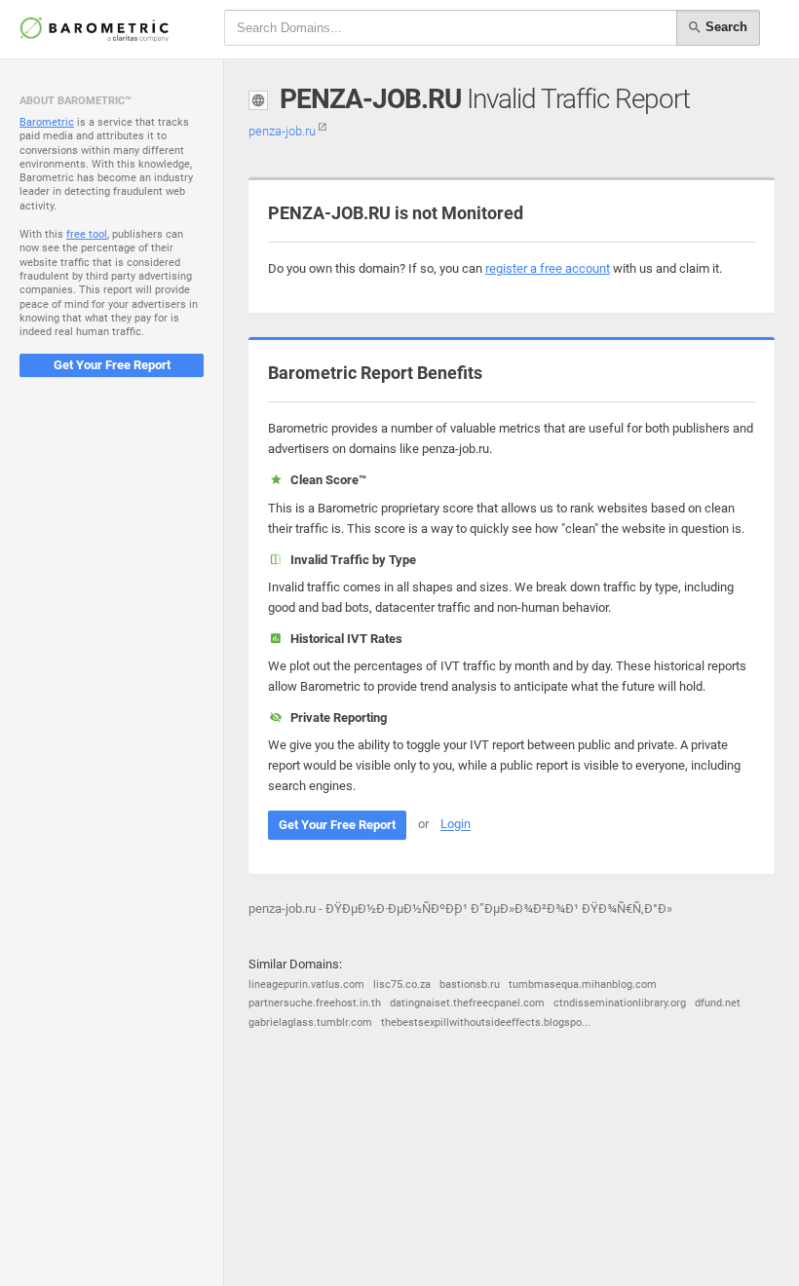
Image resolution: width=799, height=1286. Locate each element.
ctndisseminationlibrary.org (619, 1003)
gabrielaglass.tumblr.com (310, 1022)
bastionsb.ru (469, 984)
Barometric (46, 122)
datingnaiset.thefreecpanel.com (467, 1003)
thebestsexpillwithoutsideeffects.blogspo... (485, 1022)
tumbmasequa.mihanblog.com (583, 984)
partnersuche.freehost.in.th (314, 1003)
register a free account (547, 268)
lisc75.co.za (402, 984)
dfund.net (718, 1003)
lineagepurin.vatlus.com (306, 984)
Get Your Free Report (112, 365)
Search (724, 26)
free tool (86, 234)
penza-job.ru (283, 131)
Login (455, 824)
